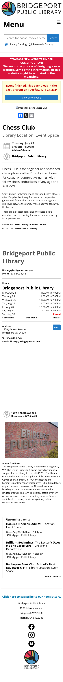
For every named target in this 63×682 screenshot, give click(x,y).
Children (34, 224)
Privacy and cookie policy (17, 673)
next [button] (56, 317)
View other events (31, 97)
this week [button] (31, 317)
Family (25, 224)
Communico (52, 673)
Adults (43, 224)
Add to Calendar (21, 150)
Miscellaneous (21, 228)
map (56, 327)
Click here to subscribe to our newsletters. (31, 596)
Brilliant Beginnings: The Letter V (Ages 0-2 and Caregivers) (33, 546)
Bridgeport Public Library (29, 156)
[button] (59, 22)
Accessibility (38, 673)
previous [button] (8, 317)
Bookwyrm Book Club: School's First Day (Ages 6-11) (32, 567)
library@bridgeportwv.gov (17, 270)
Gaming (33, 228)
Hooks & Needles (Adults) (30, 525)
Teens (17, 224)
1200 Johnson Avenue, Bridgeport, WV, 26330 (24, 414)
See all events (53, 576)
